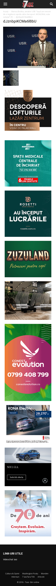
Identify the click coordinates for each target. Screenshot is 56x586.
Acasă (5, 11)
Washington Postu (30, 573)
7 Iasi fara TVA (28, 577)
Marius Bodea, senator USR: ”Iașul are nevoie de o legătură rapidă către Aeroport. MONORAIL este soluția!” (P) (27, 14)
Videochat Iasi (10, 559)
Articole (41, 577)
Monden (44, 573)
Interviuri (15, 577)
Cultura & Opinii (12, 573)
